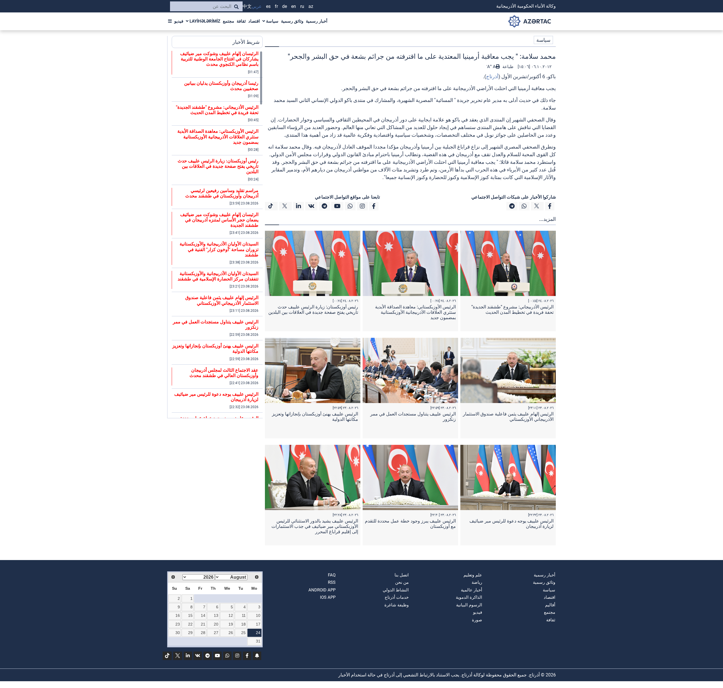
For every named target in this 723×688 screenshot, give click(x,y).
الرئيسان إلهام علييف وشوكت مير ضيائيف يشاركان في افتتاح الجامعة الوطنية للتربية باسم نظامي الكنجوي (219, 59)
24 (258, 632)
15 (190, 615)
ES (268, 6)
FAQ (332, 575)
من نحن (402, 582)
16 (177, 615)
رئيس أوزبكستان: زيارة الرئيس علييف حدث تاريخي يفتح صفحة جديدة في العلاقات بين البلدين (313, 309)
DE (284, 6)
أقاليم (550, 605)
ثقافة (241, 21)
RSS (332, 582)
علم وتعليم (472, 575)
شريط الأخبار (246, 42)
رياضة (477, 582)
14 (203, 615)
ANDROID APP (322, 590)
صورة (477, 619)
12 (230, 615)
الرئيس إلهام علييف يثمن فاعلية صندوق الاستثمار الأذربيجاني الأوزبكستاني (221, 300)
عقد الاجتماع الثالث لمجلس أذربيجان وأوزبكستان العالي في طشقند (224, 372)
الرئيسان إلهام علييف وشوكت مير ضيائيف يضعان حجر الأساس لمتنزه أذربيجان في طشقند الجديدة (219, 220)
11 (244, 615)
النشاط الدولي (396, 590)
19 (230, 624)
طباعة (507, 66)
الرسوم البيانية (469, 605)
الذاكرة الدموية (469, 597)
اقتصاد (254, 21)
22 (190, 624)
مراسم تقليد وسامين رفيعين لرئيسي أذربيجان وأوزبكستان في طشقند (221, 193)
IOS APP (328, 597)
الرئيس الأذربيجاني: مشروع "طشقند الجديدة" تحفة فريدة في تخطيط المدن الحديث (512, 309)
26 (230, 632)
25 (243, 632)
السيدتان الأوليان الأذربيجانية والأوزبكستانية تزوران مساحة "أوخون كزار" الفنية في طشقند (219, 249)
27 (216, 632)
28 (203, 632)
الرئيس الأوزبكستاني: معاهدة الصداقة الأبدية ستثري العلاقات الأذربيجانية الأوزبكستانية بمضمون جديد (415, 312)
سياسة (271, 21)
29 (190, 632)
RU (302, 6)
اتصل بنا (402, 575)
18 (243, 624)
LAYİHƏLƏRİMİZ (204, 21)
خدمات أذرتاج (397, 597)
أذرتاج (492, 76)
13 (216, 615)
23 (177, 624)
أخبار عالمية (471, 590)
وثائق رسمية (292, 21)
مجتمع (228, 21)
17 (258, 624)
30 (177, 632)
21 (203, 624)
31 (258, 641)
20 (216, 624)
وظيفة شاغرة (396, 605)
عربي (257, 6)
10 (258, 615)
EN (293, 6)
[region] (217, 234)
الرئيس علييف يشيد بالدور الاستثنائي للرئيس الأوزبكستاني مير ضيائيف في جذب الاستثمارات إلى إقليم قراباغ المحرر (314, 526)
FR (276, 6)
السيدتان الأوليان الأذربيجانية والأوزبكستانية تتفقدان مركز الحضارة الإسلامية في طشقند (218, 276)
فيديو (178, 21)
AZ (310, 6)
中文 (247, 6)
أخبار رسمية (316, 21)
